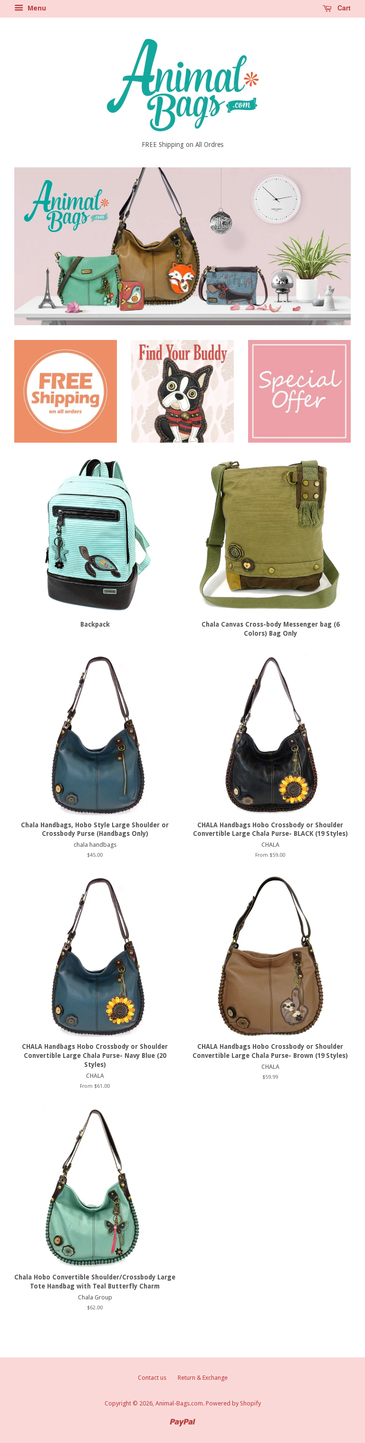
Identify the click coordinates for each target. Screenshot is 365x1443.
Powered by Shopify (233, 1403)
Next (330, 246)
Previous (34, 246)
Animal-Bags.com (179, 1403)
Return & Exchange (203, 1377)
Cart (343, 7)
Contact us (152, 1377)
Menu (36, 8)
